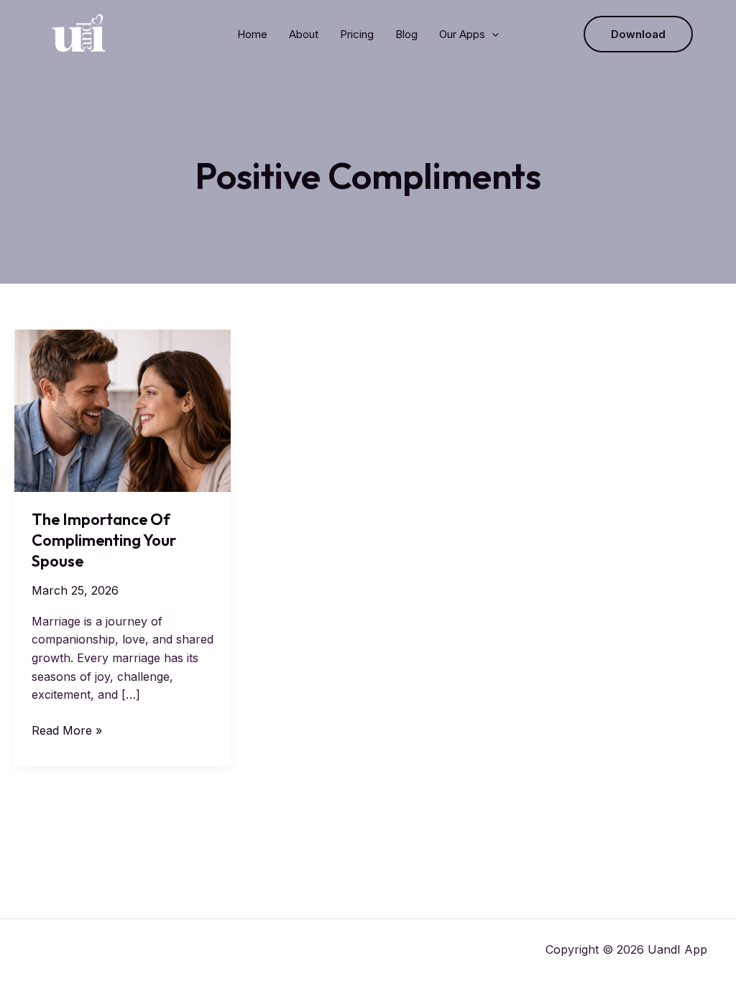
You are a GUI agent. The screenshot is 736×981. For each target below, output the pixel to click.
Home (252, 34)
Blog (406, 34)
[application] (492, 34)
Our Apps (462, 34)
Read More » (67, 731)
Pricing (357, 34)
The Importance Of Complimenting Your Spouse (104, 539)
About (303, 34)
